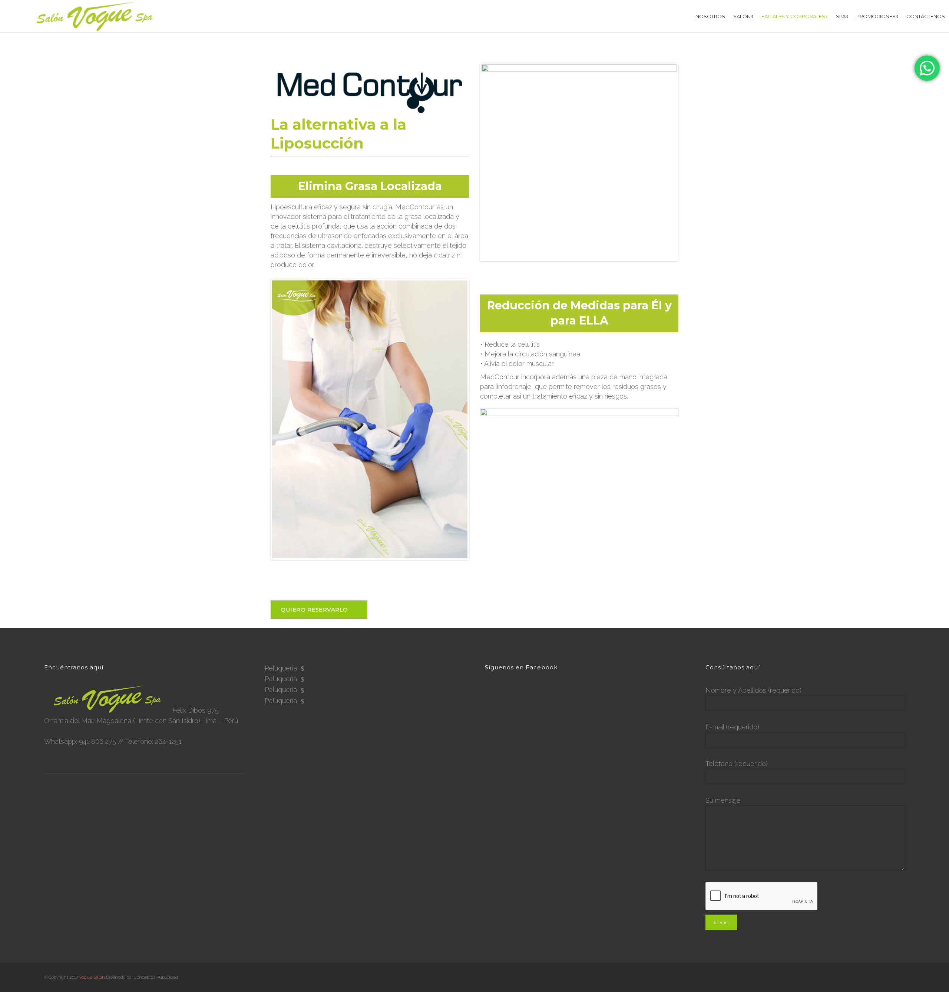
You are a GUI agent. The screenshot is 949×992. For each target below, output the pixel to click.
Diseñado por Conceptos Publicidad (142, 977)
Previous (261, 419)
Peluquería (281, 668)
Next (478, 419)
